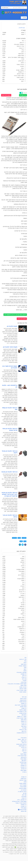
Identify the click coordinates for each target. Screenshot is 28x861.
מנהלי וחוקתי (23, 685)
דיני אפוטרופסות (22, 746)
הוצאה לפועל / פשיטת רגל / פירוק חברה (17, 683)
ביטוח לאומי (23, 664)
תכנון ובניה (23, 796)
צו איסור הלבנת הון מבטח (9, 472)
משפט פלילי (23, 808)
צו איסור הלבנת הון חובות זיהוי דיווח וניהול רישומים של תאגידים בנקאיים (9, 494)
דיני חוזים (24, 750)
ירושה (25, 669)
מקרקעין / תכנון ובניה (21, 672)
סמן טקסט (25, 92)
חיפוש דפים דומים (6, 95)
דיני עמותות (23, 703)
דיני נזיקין (24, 675)
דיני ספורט (23, 708)
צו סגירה (24, 772)
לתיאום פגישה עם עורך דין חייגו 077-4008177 (15, 314)
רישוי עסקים (23, 778)
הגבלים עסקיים (22, 713)
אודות (25, 781)
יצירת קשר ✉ (23, 95)
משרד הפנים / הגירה (21, 690)
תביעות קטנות (23, 700)
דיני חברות (23, 723)
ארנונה (24, 752)
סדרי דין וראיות (22, 659)
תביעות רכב (23, 790)
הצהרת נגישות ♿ (22, 809)
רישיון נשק (24, 760)
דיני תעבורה (23, 806)
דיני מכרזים (23, 768)
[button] (25, 545)
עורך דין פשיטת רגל (21, 711)
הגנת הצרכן (23, 682)
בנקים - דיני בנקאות (21, 716)
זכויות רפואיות (23, 706)
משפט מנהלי (23, 759)
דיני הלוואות (23, 721)
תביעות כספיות (22, 701)
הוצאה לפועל (23, 754)
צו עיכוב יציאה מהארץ (21, 744)
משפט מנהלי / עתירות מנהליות (19, 801)
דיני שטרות (23, 777)
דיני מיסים (24, 724)
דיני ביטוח (24, 742)
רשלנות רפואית (22, 692)
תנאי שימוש (23, 811)
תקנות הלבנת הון (12, 326)
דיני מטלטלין (23, 765)
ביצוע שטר (23, 715)
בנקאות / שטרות (22, 666)
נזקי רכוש (24, 795)
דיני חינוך (24, 749)
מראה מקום (23, 719)
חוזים (25, 667)
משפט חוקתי (23, 770)
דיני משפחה (23, 674)
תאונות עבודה (23, 786)
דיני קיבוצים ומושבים (21, 732)
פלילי (25, 541)
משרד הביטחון (23, 688)
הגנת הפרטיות (23, 762)
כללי (25, 657)
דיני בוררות (23, 747)
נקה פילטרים (22, 27)
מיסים (19, 537)
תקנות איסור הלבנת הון (10, 347)
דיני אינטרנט (23, 767)
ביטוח (25, 662)
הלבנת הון (24, 537)
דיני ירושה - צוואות (22, 739)
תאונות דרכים (23, 785)
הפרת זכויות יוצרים (22, 755)
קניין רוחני (24, 679)
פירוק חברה (23, 737)
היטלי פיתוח (23, 764)
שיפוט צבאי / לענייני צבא (20, 705)
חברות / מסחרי (22, 687)
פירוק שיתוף (23, 757)
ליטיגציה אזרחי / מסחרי (20, 803)
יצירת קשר (23, 731)
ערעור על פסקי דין (22, 791)
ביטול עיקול (23, 726)
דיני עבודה (24, 677)
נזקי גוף (24, 793)
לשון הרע (24, 728)
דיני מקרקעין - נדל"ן (21, 799)
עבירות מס (14, 537)
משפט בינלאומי (22, 710)
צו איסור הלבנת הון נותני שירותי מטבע (9, 429)
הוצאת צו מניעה (22, 788)
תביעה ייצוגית (23, 698)
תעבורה (24, 680)
